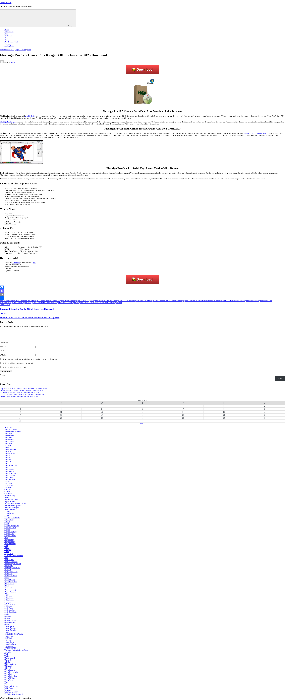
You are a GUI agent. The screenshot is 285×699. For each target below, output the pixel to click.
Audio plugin (9, 46)
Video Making (9, 678)
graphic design (30, 116)
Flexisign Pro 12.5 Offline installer (256, 133)
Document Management (12, 506)
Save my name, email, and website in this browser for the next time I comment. (30, 359)
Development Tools (11, 42)
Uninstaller (8, 660)
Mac (6, 34)
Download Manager (11, 508)
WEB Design (9, 688)
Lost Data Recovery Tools (13, 556)
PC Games (8, 596)
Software (7, 640)
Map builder (8, 566)
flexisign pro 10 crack (63, 301)
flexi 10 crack (5, 301)
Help (6, 538)
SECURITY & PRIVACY (13, 634)
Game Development (11, 526)
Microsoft (7, 570)
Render (7, 624)
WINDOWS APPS (11, 692)
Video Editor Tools (11, 676)
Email (2, 351)
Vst (5, 684)
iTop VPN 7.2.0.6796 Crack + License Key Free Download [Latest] (24, 389)
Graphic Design (20, 50)
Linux (6, 552)
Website (3, 355)
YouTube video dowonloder (14, 694)
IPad (6, 546)
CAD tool (7, 489)
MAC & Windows (10, 562)
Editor (6, 516)
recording (7, 616)
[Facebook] (142, 287)
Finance (7, 522)
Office (6, 586)
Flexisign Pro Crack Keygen (17, 303)
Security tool (8, 636)
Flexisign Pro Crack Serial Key (63, 303)
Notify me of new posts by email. (14, 367)
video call (7, 668)
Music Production (10, 582)
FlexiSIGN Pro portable (102, 303)
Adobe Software (10, 449)
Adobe (6, 447)
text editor (7, 652)
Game (6, 40)
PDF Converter (9, 604)
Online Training (10, 590)
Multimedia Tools (10, 576)
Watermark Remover (11, 686)
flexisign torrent (116, 303)
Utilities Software (10, 664)
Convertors (8, 493)
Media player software (12, 568)
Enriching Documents (12, 518)
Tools (29, 50)
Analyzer (7, 451)
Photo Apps (8, 608)
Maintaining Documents (12, 564)
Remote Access (9, 622)
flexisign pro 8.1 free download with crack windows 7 (197, 301)
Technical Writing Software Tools (16, 650)
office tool (8, 588)
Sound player (9, 642)
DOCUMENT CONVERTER (15, 504)
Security (7, 632)
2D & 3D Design (10, 429)
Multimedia (8, 36)
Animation (8, 457)
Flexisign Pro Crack (247, 301)
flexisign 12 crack (38, 301)
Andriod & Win (9, 453)
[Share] (142, 298)
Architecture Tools (10, 465)
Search (2, 375)
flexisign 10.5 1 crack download (21, 301)
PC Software (8, 598)
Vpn (6, 38)
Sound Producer (10, 644)
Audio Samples (9, 475)
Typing (6, 656)
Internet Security (10, 544)
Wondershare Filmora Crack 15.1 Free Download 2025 (19, 393)
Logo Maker (8, 554)
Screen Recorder (10, 630)
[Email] (142, 294)
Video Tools (8, 680)
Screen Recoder (10, 628)
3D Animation (9, 435)
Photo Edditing (9, 610)
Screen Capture (9, 626)
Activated (7, 445)
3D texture (8, 443)
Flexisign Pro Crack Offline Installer (39, 303)
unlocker (7, 662)
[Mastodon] (142, 291)
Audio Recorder (10, 473)
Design (6, 498)
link (34, 263)
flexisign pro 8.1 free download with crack (163, 301)
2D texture (8, 433)
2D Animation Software (12, 431)
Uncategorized (9, 658)
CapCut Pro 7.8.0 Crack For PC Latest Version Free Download (22, 395)
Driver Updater (9, 510)
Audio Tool (8, 477)
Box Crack (8, 483)
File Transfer (8, 520)
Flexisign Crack (50, 301)
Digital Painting (9, 502)
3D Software (8, 441)
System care (8, 646)
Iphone (6, 548)
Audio (6, 467)
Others (6, 594)
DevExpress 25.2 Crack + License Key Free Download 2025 (21, 391)
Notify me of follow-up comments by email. (18, 363)
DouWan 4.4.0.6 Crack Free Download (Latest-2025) (19, 397)
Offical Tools (9, 584)
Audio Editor (9, 469)
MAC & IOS (9, 560)
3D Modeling (9, 439)
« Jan (142, 424)
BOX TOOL (9, 485)
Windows (7, 44)
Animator (7, 459)
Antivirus (7, 461)
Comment (4, 343)
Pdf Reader (8, 606)
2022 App (7, 427)
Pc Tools (7, 602)
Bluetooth (7, 481)
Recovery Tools (10, 620)
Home (6, 30)
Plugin (6, 614)
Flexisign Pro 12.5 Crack (121, 301)
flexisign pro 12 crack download (101, 301)
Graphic (7, 530)
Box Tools (8, 487)
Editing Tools (9, 514)
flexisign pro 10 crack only (80, 301)
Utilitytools (8, 666)
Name (3, 347)
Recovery (7, 618)
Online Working (10, 592)
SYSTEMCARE (10, 648)
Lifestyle (7, 550)
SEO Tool (8, 638)
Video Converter (10, 670)
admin (13, 63)
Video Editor (8, 674)
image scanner (9, 542)
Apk (6, 463)
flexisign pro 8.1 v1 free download (228, 301)
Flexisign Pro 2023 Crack (139, 301)
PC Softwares (9, 600)
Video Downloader (11, 672)
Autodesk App (9, 479)
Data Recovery (9, 495)
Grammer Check (10, 528)
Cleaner (7, 491)
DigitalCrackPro (5, 3)
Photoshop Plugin (10, 612)
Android (7, 455)
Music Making (9, 580)
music (6, 578)
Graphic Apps (9, 534)
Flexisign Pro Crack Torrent (84, 303)
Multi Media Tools (10, 572)
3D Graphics (8, 32)
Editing (7, 512)
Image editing (9, 540)
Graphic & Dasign (10, 532)
